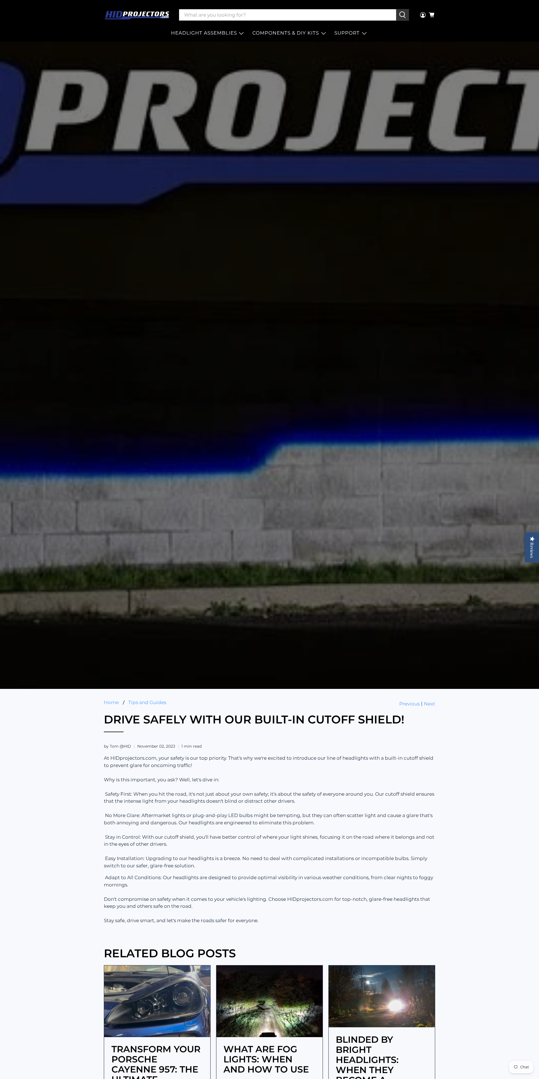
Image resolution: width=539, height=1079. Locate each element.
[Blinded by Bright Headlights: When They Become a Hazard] (382, 996)
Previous (409, 704)
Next (429, 704)
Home (111, 702)
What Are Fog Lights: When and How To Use (266, 1059)
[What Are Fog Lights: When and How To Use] (269, 1001)
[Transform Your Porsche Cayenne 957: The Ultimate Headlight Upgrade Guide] (157, 1001)
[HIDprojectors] (137, 14)
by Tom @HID (117, 746)
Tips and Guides (147, 702)
